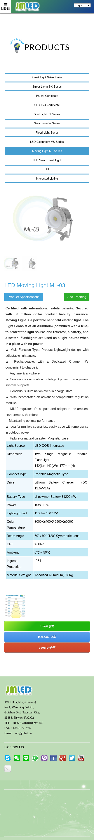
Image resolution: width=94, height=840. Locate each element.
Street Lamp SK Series (47, 86)
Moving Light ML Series (47, 151)
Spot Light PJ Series (47, 114)
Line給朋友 (47, 626)
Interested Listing (47, 178)
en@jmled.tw (23, 733)
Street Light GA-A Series (47, 77)
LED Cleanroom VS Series (47, 141)
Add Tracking (76, 297)
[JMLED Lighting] (72, 758)
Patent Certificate (47, 95)
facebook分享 (47, 637)
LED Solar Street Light (47, 160)
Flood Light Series (47, 132)
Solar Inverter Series (47, 123)
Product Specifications (24, 297)
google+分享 (47, 647)
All (47, 169)
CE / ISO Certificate (47, 105)
